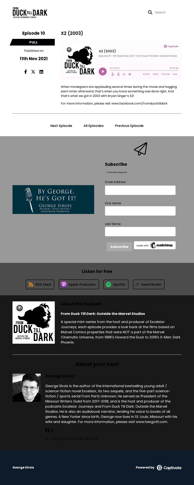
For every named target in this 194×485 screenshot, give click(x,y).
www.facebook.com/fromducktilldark (139, 103)
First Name (113, 203)
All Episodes (94, 125)
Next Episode (61, 125)
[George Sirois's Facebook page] (47, 430)
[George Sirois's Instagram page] (51, 430)
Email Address (117, 182)
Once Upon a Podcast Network (74, 438)
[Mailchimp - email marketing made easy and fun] (155, 245)
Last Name (113, 224)
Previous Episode (129, 125)
